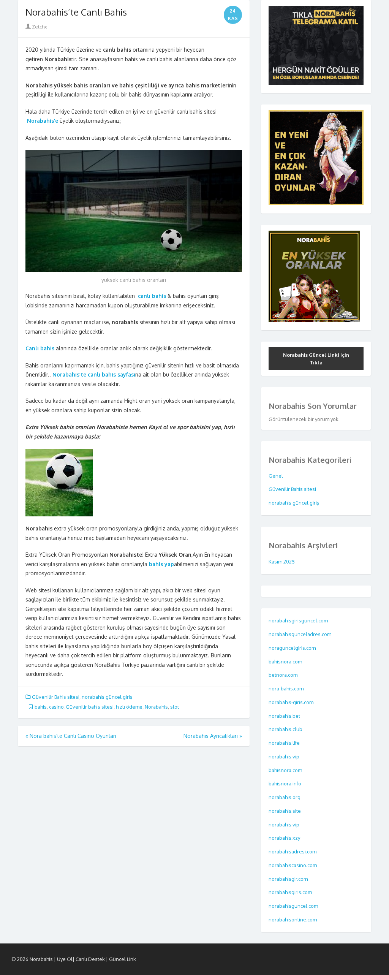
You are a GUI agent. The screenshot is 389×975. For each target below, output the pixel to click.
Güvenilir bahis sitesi (90, 707)
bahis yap (161, 564)
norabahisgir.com (289, 879)
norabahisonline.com (293, 919)
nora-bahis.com (287, 688)
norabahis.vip (284, 756)
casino (56, 707)
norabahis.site (285, 811)
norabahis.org (285, 797)
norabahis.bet (285, 716)
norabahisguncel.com (294, 906)
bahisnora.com (286, 661)
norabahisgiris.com (291, 892)
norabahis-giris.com (292, 702)
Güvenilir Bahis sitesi (55, 697)
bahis (41, 707)
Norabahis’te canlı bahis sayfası (93, 374)
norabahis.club (286, 729)
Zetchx (39, 27)
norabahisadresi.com (293, 851)
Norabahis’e (43, 120)
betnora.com (284, 675)
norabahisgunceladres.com (300, 634)
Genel (276, 476)
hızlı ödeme (129, 707)
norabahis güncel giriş (107, 697)
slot (174, 707)
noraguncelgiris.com (292, 648)
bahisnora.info (285, 783)
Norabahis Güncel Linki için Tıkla (316, 359)
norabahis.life (285, 743)
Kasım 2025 (282, 562)
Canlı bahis (39, 348)
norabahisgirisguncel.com (298, 620)
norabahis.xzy (285, 838)
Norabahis (156, 707)
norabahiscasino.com (293, 865)
